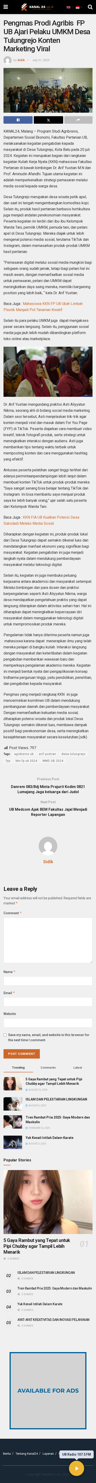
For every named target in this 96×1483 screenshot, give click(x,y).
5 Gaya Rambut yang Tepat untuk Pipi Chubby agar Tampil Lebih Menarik (36, 1246)
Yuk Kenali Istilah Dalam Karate (49, 1138)
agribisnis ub (24, 754)
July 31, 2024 (40, 60)
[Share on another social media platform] (78, 120)
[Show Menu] (5, 7)
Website (9, 1014)
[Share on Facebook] (18, 120)
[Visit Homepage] (37, 7)
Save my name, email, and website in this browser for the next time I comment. (48, 1037)
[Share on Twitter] (48, 120)
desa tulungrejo (73, 754)
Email (9, 993)
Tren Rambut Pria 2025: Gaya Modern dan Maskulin (54, 1288)
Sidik (21, 60)
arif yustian (47, 754)
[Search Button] (90, 7)
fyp (8, 760)
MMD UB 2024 (53, 760)
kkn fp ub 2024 (26, 760)
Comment (12, 913)
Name (9, 972)
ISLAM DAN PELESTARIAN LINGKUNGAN (56, 1099)
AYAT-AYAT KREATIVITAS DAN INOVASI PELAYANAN (53, 1320)
